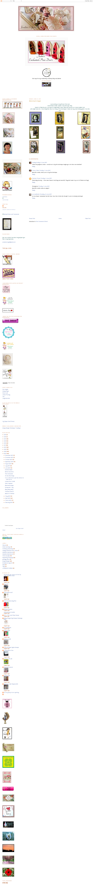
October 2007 (9, 459)
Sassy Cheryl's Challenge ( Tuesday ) (11, 428)
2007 (5, 453)
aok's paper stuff (8, 592)
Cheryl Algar (5, 391)
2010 (5, 447)
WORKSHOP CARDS (7, 568)
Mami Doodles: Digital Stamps (11, 647)
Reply (33, 166)
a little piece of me (8, 650)
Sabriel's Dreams (8, 609)
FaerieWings (7, 675)
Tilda (3, 566)
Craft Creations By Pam (10, 601)
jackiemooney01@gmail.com (8, 242)
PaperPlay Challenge (7, 557)
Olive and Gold (9, 474)
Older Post (88, 218)
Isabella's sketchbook (7, 552)
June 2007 (8, 468)
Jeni (3, 396)
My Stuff (6, 584)
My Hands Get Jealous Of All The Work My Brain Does (12, 575)
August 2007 (8, 464)
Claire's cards (7, 639)
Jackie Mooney (4, 196)
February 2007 (9, 502)
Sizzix (3, 564)
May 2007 (8, 496)
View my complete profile (8, 209)
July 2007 (7, 466)
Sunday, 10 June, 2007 (41, 162)
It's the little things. (9, 476)
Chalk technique (6, 547)
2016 (5, 434)
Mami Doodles (6, 556)
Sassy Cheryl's (5, 561)
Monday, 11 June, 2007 (44, 170)
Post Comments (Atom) (42, 221)
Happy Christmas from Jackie (10, 550)
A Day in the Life (8, 659)
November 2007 (9, 457)
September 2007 (9, 461)
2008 (5, 451)
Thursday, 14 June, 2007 (46, 194)
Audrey (34, 162)
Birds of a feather (9, 493)
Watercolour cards (10, 481)
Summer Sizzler (8, 469)
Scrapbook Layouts (7, 563)
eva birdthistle (35, 194)
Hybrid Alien (7, 630)
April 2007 (8, 498)
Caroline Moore (36, 178)
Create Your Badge (5, 199)
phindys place (6, 559)
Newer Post (32, 218)
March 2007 (8, 500)
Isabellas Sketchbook (7, 554)
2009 (5, 449)
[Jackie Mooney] (2, 198)
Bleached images (35, 101)
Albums (4, 545)
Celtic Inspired (8, 483)
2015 (5, 437)
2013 (5, 441)
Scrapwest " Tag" (9, 487)
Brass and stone (9, 471)
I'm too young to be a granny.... (11, 692)
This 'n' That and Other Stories (11, 615)
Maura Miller (35, 170)
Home (60, 218)
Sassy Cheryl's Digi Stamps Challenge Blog (13, 619)
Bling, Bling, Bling (9, 489)
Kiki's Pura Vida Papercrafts (11, 684)
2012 (5, 443)
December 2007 (9, 455)
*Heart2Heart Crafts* (9, 612)
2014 (5, 439)
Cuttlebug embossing (7, 548)
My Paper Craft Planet (8, 421)
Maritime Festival (9, 491)
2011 (5, 445)
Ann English (5, 389)
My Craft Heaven (8, 667)
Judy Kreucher (6, 398)
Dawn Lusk (5, 393)
